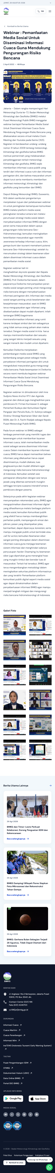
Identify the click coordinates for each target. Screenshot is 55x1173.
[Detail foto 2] (40, 625)
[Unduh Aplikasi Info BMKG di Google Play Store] (14, 1098)
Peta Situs (7, 1155)
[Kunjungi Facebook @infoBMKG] (12, 1114)
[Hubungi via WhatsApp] (49, 1167)
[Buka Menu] (50, 11)
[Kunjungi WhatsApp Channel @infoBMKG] (36, 1114)
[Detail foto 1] (14, 625)
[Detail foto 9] (14, 725)
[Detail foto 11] (14, 750)
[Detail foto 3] (14, 650)
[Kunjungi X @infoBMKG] (18, 1114)
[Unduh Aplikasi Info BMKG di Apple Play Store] (40, 1098)
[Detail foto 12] (40, 750)
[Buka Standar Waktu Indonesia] (50, 3)
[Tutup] (50, 1159)
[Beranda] (6, 11)
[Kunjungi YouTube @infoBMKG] (5, 1114)
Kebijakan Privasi (42, 1155)
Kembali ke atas (16, 1162)
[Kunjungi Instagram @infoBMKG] (24, 1114)
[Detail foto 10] (40, 725)
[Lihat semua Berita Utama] (50, 785)
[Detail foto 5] (14, 675)
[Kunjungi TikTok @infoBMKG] (30, 1114)
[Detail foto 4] (40, 650)
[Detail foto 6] (40, 675)
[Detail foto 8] (40, 700)
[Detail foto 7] (14, 700)
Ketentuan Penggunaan (23, 1155)
